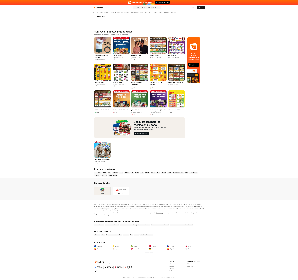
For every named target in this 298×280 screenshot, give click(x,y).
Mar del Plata (118, 234)
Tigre (103, 234)
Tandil (142, 234)
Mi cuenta (201, 7)
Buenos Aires (109, 234)
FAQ (170, 264)
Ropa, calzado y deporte (137, 12)
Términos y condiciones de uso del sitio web (147, 277)
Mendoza (126, 234)
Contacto (171, 266)
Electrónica (113, 12)
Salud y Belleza (148, 12)
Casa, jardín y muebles (123, 12)
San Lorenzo (149, 234)
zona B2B (190, 266)
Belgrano (97, 234)
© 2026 (128, 277)
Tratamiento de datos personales (167, 277)
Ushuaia (137, 234)
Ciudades (173, 12)
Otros (155, 12)
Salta (131, 234)
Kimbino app (159, 213)
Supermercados (104, 12)
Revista (161, 12)
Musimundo (196, 206)
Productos (166, 12)
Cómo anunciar (191, 264)
